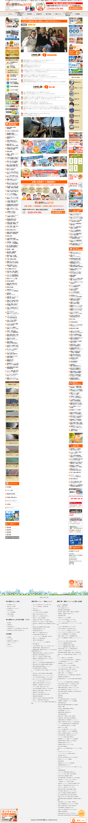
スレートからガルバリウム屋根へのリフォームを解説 (76, 217)
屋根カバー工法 (78, 87)
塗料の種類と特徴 (75, 498)
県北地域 (9, 529)
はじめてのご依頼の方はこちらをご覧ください (42, 604)
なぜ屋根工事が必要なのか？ (76, 252)
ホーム (10, 14)
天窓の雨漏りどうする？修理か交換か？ (12, 357)
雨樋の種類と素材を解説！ (38, 696)
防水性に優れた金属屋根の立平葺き (65, 775)
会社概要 (77, 14)
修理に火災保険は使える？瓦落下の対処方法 (76, 338)
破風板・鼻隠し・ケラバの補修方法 (65, 672)
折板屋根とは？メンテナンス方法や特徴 (76, 296)
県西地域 (9, 532)
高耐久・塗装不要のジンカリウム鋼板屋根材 (12, 331)
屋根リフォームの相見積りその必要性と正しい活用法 (76, 390)
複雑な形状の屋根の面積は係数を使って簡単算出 (68, 704)
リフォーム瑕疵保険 (11, 612)
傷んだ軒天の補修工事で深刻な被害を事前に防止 (12, 165)
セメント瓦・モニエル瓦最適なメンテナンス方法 (12, 198)
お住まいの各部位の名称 (12, 130)
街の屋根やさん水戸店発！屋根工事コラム (15, 630)
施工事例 (29, 14)
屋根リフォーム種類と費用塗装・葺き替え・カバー (76, 279)
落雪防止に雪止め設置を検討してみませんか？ (42, 682)
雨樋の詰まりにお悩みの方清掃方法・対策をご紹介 (76, 463)
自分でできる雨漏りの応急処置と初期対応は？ (76, 369)
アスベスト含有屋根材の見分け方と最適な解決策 (12, 275)
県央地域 (9, 527)
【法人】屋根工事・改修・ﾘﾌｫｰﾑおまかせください (76, 482)
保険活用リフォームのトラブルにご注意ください (76, 427)
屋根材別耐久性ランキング (11, 294)
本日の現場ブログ (10, 626)
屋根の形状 (9, 236)
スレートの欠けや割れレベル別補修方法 (75, 286)
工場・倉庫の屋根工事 (75, 472)
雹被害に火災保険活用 (62, 811)
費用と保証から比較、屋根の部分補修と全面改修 (76, 266)
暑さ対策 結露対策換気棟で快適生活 (11, 252)
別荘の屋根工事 (73, 478)
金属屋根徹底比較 (61, 770)
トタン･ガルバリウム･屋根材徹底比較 (12, 317)
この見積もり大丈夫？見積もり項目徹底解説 (75, 400)
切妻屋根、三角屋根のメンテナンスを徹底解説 (12, 243)
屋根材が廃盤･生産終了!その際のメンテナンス (12, 305)
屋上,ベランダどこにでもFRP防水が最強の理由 (13, 183)
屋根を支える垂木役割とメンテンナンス (12, 339)
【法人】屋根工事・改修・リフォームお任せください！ (44, 645)
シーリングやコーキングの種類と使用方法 (12, 216)
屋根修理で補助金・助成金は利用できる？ (75, 379)
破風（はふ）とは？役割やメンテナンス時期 (12, 378)
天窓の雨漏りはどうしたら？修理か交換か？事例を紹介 (69, 674)
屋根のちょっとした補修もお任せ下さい (41, 615)
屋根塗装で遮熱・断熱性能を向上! (75, 365)
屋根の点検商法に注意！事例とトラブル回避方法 (76, 413)
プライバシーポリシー (12, 500)
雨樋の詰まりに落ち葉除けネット (39, 692)
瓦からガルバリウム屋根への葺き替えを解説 (76, 221)
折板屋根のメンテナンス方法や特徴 (65, 663)
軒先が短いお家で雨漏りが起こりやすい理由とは (12, 272)
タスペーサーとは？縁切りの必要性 (11, 169)
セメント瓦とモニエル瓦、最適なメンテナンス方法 (68, 667)
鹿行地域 (9, 534)
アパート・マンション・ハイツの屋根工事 (41, 642)
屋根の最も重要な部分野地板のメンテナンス (12, 284)
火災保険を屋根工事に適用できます (40, 634)
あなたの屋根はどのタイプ (63, 607)
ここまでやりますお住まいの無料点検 (67, 14)
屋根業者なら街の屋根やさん (13, 640)
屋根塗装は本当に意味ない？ (11, 138)
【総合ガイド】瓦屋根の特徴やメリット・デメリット (69, 650)
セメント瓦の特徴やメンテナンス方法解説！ (12, 194)
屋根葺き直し (78, 110)
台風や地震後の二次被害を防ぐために (76, 342)
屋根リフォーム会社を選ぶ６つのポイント (76, 325)
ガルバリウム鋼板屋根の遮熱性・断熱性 (76, 227)
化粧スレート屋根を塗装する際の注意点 (75, 303)
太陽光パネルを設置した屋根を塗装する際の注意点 (43, 697)
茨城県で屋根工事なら (12, 497)
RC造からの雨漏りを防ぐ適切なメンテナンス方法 (13, 346)
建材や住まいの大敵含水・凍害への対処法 (12, 256)
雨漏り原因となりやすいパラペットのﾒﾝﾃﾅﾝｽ (12, 180)
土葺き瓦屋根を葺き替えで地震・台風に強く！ (12, 201)
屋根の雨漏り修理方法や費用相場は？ (12, 342)
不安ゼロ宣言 (10, 610)
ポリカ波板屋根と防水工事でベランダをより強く (76, 459)
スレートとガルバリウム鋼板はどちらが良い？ (76, 214)
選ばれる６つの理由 (11, 606)
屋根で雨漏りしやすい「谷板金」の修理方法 (12, 266)
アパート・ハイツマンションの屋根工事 (75, 476)
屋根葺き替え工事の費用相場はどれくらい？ (76, 262)
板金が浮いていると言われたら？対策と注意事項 (76, 417)
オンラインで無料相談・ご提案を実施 (40, 606)
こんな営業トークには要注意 (75, 407)
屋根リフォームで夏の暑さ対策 (39, 638)
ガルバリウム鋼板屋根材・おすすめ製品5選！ (67, 634)
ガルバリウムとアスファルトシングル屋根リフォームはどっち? (13, 312)
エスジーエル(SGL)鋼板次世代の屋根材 (12, 324)
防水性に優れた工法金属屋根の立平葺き (11, 219)
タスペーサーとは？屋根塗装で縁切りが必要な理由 (68, 681)
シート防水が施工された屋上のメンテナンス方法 (12, 176)
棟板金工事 (77, 116)
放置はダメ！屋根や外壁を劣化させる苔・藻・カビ (68, 785)
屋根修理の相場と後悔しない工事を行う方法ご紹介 (43, 652)
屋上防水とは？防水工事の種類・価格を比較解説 (12, 187)
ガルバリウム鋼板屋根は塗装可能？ (76, 224)
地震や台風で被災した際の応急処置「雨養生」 (12, 223)
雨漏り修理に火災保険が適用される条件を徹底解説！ (69, 815)
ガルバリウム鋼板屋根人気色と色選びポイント (76, 231)
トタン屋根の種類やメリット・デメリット (75, 293)
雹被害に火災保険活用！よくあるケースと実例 (76, 375)
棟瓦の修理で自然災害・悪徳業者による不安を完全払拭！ (70, 691)
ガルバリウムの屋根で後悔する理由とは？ (12, 321)
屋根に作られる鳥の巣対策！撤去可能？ (76, 469)
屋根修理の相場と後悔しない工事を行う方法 (75, 259)
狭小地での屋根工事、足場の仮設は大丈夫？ (67, 628)
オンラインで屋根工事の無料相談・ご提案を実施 (76, 387)
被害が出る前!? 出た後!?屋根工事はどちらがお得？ (76, 404)
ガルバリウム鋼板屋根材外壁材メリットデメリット (76, 241)
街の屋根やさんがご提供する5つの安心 (19, 14)
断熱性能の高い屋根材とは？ (10, 360)
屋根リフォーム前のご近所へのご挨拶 (75, 393)
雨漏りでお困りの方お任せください (40, 614)
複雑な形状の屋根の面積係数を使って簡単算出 (12, 233)
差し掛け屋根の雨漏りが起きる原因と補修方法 (12, 246)
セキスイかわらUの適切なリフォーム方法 (66, 619)
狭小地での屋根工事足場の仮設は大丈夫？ (75, 316)
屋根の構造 (9, 151)
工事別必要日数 (73, 322)
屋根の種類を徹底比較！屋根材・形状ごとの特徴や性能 (69, 652)
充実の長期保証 (10, 614)
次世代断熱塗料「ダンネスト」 (73, 362)
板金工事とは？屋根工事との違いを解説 (12, 145)
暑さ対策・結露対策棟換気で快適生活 (66, 708)
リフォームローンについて (38, 660)
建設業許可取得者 (11, 493)
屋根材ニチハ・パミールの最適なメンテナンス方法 (76, 306)
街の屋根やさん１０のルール (13, 608)
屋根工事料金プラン (37, 610)
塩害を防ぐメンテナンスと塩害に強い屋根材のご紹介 (69, 783)
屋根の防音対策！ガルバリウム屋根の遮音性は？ (76, 244)
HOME (22, 18)
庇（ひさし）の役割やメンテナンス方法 (12, 350)
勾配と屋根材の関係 (11, 259)
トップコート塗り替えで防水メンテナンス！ (12, 375)
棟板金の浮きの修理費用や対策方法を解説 (12, 148)
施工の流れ (48, 14)
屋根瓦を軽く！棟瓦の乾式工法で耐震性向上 (75, 345)
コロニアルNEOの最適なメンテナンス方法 (76, 313)
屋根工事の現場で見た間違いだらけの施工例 (75, 355)
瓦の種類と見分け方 (11, 268)
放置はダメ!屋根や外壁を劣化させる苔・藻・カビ (13, 301)
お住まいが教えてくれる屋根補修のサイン (76, 269)
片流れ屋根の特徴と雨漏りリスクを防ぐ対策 (12, 239)
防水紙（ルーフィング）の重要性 (65, 759)
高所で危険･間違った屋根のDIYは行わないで (67, 734)
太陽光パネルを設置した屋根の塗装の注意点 (76, 299)
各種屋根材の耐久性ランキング (64, 764)
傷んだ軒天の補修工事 (62, 746)
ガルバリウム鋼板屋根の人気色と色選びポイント (68, 646)
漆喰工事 (77, 93)
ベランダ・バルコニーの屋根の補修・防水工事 (42, 636)
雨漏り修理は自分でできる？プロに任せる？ (12, 141)
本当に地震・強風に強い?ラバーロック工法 (13, 227)
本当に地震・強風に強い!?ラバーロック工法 (67, 790)
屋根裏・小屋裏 (10, 249)
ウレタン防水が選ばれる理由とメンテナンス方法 (12, 173)
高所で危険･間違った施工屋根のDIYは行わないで (13, 335)
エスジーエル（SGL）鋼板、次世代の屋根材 (67, 773)
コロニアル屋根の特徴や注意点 (74, 289)
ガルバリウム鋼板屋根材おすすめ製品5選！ (76, 234)
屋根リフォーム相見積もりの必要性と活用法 (42, 656)
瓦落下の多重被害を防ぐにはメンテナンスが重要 (76, 335)
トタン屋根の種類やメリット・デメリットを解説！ (68, 661)
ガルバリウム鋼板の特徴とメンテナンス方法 (12, 328)
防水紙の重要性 (10, 281)
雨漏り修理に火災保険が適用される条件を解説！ (76, 372)
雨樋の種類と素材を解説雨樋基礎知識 (12, 368)
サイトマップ (10, 507)
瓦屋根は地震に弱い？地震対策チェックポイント (76, 348)
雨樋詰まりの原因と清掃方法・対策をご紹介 (42, 690)
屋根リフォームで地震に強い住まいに (40, 632)
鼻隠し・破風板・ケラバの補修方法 (12, 154)
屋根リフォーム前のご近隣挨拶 (39, 617)
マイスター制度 (10, 615)
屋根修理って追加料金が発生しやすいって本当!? (76, 420)
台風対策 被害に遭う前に (38, 630)
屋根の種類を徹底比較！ (73, 276)
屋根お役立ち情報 (74, 328)
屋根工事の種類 (76, 77)
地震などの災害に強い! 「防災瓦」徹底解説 (75, 352)
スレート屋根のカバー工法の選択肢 (76, 283)
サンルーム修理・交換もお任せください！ (76, 453)
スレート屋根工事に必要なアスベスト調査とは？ (12, 371)
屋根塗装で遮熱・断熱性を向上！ (65, 712)
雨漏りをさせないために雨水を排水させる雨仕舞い (68, 796)
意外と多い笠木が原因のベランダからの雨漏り (12, 162)
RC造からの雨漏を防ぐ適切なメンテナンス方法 (67, 733)
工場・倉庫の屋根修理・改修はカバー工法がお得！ (76, 456)
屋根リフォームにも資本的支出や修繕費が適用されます (44, 662)
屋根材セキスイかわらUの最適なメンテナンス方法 (76, 309)
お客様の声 (39, 14)
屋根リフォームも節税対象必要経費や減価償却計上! (76, 485)
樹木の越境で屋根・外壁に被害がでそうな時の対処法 (76, 423)
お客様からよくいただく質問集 (64, 617)
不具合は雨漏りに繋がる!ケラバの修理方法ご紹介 (13, 158)
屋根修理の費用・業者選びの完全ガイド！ (12, 134)
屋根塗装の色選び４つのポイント (74, 358)
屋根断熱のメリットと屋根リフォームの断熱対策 (12, 364)
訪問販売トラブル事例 (75, 409)
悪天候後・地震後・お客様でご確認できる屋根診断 (68, 611)
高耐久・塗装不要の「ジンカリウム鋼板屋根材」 (68, 731)
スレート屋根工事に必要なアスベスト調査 (66, 725)
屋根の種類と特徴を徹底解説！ (11, 128)
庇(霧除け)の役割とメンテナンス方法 (11, 212)
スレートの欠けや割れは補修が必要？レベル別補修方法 (69, 659)
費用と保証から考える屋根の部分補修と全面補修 (43, 664)
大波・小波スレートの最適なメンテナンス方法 (12, 209)
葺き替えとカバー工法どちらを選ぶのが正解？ (76, 272)
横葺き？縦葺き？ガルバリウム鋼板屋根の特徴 (76, 237)
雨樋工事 (77, 99)
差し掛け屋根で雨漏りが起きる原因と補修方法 (67, 794)
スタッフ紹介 (10, 490)
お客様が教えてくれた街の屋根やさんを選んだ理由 (17, 628)
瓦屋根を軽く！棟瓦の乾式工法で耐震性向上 (67, 717)
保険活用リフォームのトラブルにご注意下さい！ (68, 779)
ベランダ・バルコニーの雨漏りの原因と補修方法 (12, 191)
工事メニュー (58, 14)
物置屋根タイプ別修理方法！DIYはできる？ (75, 449)
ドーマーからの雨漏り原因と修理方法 (12, 353)
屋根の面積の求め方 (11, 229)
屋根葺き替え (78, 82)
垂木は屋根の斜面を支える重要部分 (40, 668)
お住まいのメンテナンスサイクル (65, 751)
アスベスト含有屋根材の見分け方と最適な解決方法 (68, 723)
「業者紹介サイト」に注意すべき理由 (75, 430)
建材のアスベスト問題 (12, 278)
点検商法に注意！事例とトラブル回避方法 (41, 619)
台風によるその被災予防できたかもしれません (76, 332)
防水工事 (77, 104)
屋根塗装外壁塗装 (77, 121)
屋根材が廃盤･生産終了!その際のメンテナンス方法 (68, 687)
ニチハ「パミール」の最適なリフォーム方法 (67, 621)
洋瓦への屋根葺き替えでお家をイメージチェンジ (12, 308)
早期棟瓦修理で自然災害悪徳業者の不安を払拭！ (12, 205)
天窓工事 (77, 127)
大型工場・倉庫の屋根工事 (38, 640)
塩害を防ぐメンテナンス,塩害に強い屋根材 (13, 297)
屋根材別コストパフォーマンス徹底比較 (12, 290)
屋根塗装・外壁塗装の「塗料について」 (66, 613)
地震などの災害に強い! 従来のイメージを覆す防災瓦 (68, 721)
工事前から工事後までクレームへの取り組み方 (76, 397)
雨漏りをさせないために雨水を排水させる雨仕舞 (12, 262)
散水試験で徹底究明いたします (39, 628)
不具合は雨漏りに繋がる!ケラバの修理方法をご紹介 (68, 683)
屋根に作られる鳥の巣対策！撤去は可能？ (41, 694)
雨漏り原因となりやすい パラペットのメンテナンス (43, 675)
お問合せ (9, 504)
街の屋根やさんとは (11, 604)
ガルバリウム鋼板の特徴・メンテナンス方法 (67, 729)
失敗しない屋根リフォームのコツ (75, 256)
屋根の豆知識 (10, 287)
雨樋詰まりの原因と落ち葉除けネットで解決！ (76, 466)
